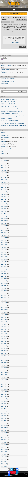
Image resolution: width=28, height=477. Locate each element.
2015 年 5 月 (4, 370)
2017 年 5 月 (4, 312)
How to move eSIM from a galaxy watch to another (13, 116)
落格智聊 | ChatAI (5, 69)
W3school (3, 141)
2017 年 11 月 (4, 297)
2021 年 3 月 (4, 225)
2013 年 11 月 (4, 411)
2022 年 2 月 (4, 208)
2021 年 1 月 (4, 230)
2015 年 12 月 (4, 353)
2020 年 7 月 (4, 237)
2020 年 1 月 (4, 249)
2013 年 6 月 (4, 423)
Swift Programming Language (8, 148)
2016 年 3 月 (4, 346)
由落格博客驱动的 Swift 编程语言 (9, 81)
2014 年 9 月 (4, 389)
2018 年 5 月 (4, 283)
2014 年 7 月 (4, 391)
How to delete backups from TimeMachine (11, 108)
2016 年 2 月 (4, 348)
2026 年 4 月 (4, 163)
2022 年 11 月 (4, 196)
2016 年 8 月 (4, 334)
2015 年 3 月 (4, 374)
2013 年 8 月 (4, 418)
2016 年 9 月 (4, 331)
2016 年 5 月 (4, 341)
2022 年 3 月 (4, 206)
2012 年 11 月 (4, 439)
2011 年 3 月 (4, 466)
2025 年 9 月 (4, 170)
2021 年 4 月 (4, 223)
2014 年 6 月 (4, 394)
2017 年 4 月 (4, 314)
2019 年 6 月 (4, 257)
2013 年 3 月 (4, 430)
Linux (12, 22)
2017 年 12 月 (4, 295)
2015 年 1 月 (4, 379)
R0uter (8, 22)
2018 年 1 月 (4, 293)
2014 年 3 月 (4, 401)
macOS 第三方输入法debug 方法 (9, 106)
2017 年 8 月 (4, 305)
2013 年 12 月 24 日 (21, 19)
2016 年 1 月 (4, 350)
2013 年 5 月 (4, 425)
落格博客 (14, 3)
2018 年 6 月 (4, 281)
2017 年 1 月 (4, 322)
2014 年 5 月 (4, 396)
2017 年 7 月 (4, 307)
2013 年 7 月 (4, 420)
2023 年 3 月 (4, 192)
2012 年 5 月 (4, 449)
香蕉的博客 (4, 132)
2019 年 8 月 (4, 252)
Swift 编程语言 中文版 (6, 137)
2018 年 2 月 (4, 290)
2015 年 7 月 (4, 365)
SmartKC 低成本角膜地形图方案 (9, 99)
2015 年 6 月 (4, 367)
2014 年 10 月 (4, 386)
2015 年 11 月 (4, 355)
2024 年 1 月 (4, 189)
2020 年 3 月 (4, 247)
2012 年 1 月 (4, 459)
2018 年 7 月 (4, 278)
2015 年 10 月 (4, 358)
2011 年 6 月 (4, 463)
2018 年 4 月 (4, 285)
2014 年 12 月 (4, 382)
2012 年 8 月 (4, 444)
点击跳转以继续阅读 (14, 42)
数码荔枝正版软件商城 (6, 65)
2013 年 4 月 (4, 427)
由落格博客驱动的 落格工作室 (8, 78)
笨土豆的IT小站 (5, 135)
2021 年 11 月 (4, 216)
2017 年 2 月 (4, 319)
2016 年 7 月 (4, 336)
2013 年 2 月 (4, 432)
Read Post (22, 46)
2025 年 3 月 (4, 175)
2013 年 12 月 (4, 408)
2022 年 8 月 (4, 204)
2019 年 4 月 (4, 261)
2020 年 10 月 (4, 235)
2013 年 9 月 (4, 415)
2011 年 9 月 (4, 461)
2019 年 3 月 (4, 264)
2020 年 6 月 (4, 240)
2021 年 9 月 (4, 218)
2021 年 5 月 (4, 220)
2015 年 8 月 (4, 362)
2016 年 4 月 (4, 343)
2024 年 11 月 (4, 184)
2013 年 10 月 (4, 413)
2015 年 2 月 (4, 377)
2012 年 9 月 (4, 442)
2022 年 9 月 (4, 201)
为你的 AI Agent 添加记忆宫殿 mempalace (11, 104)
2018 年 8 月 (4, 276)
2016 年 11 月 (4, 326)
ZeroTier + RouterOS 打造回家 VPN (9, 120)
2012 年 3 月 (4, 454)
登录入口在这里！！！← (7, 83)
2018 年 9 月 (4, 273)
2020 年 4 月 (4, 245)
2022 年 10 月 (4, 199)
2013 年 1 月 (4, 435)
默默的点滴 (4, 144)
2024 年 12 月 (4, 182)
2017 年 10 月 (4, 300)
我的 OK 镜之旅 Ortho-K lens (8, 101)
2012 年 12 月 (4, 437)
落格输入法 (4, 153)
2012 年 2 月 (4, 456)
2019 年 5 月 (4, 259)
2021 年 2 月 (4, 228)
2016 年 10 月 (4, 329)
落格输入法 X (4, 72)
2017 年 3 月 (4, 317)
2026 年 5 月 (4, 160)
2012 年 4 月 (4, 451)
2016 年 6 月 (4, 338)
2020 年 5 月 (4, 242)
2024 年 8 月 (4, 187)
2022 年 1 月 (4, 211)
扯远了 (2, 151)
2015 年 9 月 (4, 360)
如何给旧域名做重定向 (6, 118)
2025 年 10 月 (4, 167)
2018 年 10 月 (4, 271)
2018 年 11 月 (4, 269)
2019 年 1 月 (4, 266)
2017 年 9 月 (4, 302)
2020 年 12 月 (4, 232)
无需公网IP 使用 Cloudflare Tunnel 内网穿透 (11, 111)
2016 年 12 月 (4, 324)
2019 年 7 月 (4, 254)
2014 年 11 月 (4, 384)
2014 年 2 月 (4, 403)
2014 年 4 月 (4, 399)
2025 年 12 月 (4, 165)
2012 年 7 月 (4, 447)
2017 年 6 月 (4, 309)
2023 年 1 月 (4, 194)
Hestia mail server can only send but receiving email (13, 125)
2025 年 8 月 (4, 172)
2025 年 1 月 (4, 179)
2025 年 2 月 (4, 177)
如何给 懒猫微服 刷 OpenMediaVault (9, 113)
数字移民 (3, 146)
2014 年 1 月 (4, 406)
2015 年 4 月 (4, 372)
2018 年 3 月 (4, 288)
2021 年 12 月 (4, 213)
